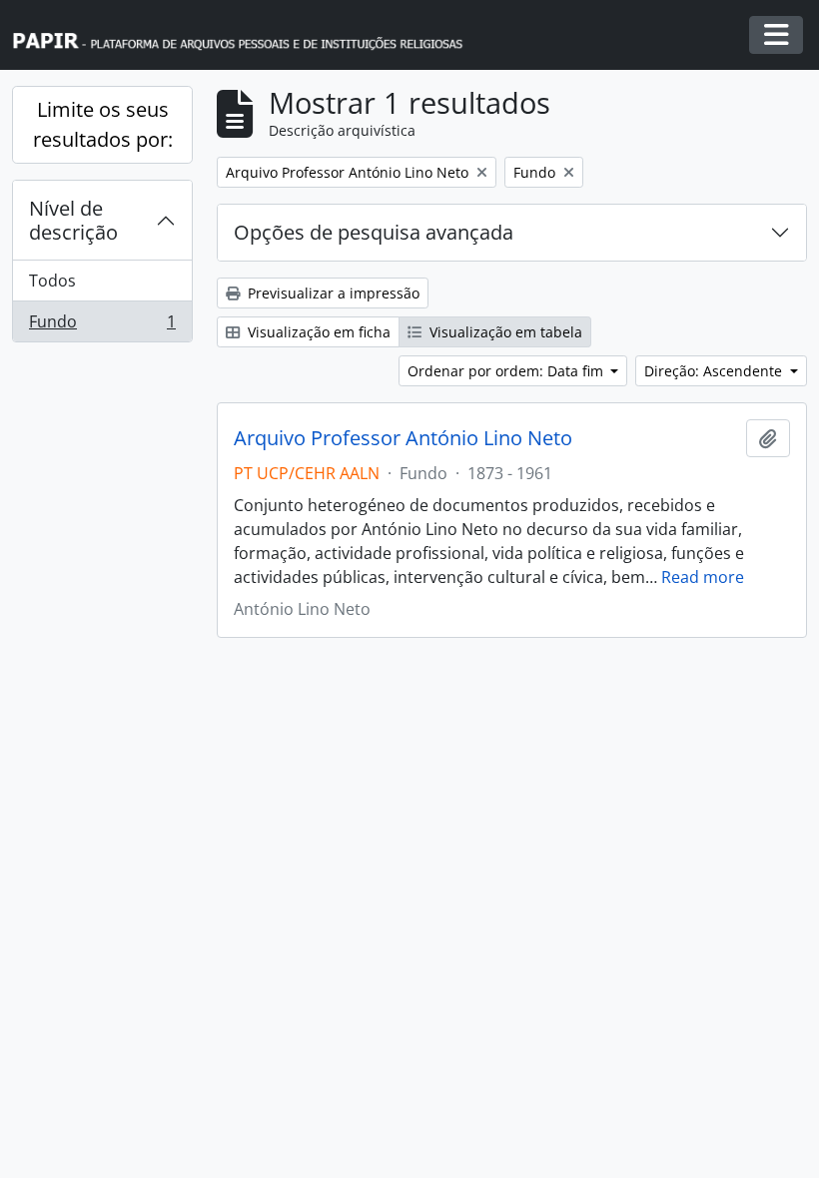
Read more (702, 577)
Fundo (102, 325)
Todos (52, 281)
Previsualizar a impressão (331, 293)
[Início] (246, 35)
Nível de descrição (73, 220)
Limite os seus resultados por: (103, 124)
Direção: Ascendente (715, 370)
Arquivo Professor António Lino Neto (403, 438)
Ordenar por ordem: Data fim (507, 370)
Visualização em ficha (317, 331)
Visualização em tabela (503, 331)
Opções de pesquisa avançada (373, 232)
